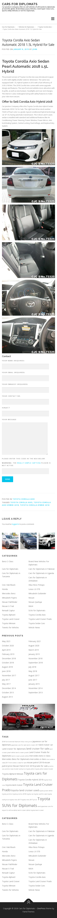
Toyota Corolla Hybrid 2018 (34, 505)
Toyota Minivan (8, 623)
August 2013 (7, 697)
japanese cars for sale (18, 745)
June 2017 (32, 679)
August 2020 (33, 645)
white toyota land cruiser (35, 810)
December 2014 (9, 688)
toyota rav (30, 794)
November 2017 (9, 675)
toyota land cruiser (14, 785)
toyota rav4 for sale (40, 794)
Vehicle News (34, 627)
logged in (15, 524)
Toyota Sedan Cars (36, 623)
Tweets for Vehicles (10, 627)
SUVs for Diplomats (36, 610)
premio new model (11, 769)
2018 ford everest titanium (11, 742)
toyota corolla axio (21, 502)
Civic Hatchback (8, 585)
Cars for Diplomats (20, 4)
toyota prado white (45, 791)
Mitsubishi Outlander (37, 593)
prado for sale (41, 766)
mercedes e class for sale (18, 763)
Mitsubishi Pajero (9, 597)
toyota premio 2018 (19, 794)
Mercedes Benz (8, 593)
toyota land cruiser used (25, 790)
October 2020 (8, 645)
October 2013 (8, 692)
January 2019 (34, 654)
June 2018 (6, 671)
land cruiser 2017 (33, 745)
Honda (5, 589)
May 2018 (32, 671)
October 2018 (8, 662)
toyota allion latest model (44, 769)
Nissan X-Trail (8, 606)
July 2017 (6, 679)
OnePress (41, 908)
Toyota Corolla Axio (24, 499)
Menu (52, 19)
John (34, 49)
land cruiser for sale (37, 748)
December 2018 (9, 658)
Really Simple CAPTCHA (29, 463)
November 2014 (35, 688)
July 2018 (32, 667)
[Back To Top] (28, 902)
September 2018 (35, 662)
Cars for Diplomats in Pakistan (41, 569)
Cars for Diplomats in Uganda (41, 573)
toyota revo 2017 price (29, 800)
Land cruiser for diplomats (14, 748)
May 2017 (6, 684)
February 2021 (34, 641)
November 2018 (35, 658)
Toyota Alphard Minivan (12, 773)
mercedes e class (38, 759)
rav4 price (22, 769)
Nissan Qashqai (35, 602)
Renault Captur (8, 610)
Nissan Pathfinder (9, 602)
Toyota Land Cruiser (10, 619)
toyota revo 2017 (15, 800)
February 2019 (8, 654)
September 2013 (35, 692)
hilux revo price (26, 742)
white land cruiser (19, 810)
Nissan (31, 597)
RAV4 (30, 606)
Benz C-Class (7, 561)
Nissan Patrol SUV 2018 (23, 766)
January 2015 (34, 684)
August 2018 (7, 667)
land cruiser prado (22, 752)
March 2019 (33, 650)
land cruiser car (46, 744)
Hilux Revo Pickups (36, 585)
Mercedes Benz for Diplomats (16, 759)
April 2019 (6, 650)
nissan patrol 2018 (35, 762)
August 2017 (33, 675)
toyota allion (30, 769)
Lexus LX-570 (34, 589)
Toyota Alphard (8, 614)
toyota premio (7, 794)
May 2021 (6, 641)
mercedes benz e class (39, 755)
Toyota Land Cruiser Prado (40, 619)
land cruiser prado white (20, 756)
